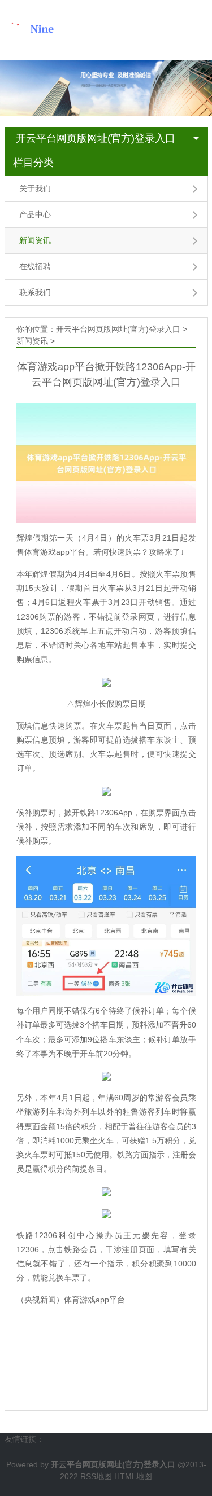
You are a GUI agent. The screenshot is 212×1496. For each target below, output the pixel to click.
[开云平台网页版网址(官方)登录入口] (55, 30)
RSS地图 (96, 1476)
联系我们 (35, 292)
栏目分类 (33, 162)
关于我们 (35, 188)
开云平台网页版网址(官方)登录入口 (95, 138)
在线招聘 (35, 266)
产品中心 (35, 214)
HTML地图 (133, 1476)
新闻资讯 (35, 240)
